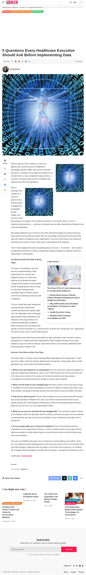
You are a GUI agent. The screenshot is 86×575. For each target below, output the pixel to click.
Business (7, 11)
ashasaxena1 (15, 69)
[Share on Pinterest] (19, 61)
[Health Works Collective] (12, 2)
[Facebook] (74, 565)
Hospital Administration (21, 11)
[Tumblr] (83, 565)
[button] (4, 2)
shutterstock (26, 456)
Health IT (24, 469)
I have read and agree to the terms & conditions (44, 554)
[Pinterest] (79, 565)
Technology (37, 11)
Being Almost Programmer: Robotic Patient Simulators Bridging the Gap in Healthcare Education (63, 297)
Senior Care (70, 503)
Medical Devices (72, 500)
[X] (76, 565)
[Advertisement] (43, 30)
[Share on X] (15, 61)
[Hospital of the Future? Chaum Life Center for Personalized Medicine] (11, 498)
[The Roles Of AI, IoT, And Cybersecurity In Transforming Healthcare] (64, 275)
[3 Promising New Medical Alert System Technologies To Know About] (74, 498)
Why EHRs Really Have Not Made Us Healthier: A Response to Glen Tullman (62, 306)
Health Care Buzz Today (60, 312)
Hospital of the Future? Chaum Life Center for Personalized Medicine (10, 512)
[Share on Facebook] (12, 61)
